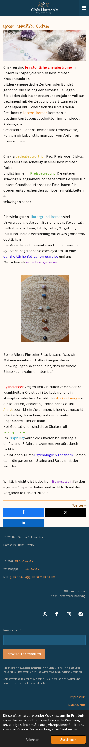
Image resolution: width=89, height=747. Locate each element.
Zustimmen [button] (68, 739)
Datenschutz (77, 705)
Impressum (78, 697)
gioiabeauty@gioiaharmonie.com (32, 577)
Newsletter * (12, 630)
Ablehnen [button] (32, 739)
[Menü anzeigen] (84, 8)
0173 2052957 (24, 561)
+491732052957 (28, 569)
